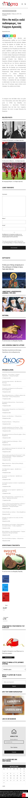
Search (14, 686)
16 (24, 775)
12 (10, 775)
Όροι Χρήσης (14, 747)
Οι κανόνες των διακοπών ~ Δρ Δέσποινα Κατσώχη (12, 476)
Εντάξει (2, 797)
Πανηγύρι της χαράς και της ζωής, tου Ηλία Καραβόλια (12, 518)
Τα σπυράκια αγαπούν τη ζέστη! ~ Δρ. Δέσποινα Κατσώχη (13, 483)
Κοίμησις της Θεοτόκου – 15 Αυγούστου (12, 416)
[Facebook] (3, 35)
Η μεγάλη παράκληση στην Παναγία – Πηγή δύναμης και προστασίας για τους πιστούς (12, 428)
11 (7, 775)
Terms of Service (18, 242)
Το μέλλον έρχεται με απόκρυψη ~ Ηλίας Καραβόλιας (12, 442)
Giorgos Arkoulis (6, 13)
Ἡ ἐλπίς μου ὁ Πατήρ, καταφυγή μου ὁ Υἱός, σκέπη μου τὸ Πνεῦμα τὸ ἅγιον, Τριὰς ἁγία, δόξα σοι (13, 267)
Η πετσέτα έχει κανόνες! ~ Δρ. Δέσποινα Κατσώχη (11, 382)
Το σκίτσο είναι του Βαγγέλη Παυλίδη (12, 341)
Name (3, 218)
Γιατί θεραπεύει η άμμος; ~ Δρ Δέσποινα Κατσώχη (11, 469)
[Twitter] (9, 35)
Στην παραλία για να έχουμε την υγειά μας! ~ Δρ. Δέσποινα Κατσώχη (13, 449)
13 (14, 775)
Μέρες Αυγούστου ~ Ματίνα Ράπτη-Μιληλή (12, 463)
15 (20, 775)
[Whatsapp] (11, 35)
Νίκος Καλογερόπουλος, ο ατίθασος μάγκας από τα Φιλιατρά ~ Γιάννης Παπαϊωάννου (13, 396)
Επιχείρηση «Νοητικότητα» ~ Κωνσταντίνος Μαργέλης (12, 403)
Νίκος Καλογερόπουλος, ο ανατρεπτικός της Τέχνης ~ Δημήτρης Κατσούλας (13, 497)
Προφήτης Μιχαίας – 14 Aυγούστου (10, 421)
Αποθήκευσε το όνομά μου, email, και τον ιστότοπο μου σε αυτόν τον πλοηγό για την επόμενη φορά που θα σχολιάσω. (12, 235)
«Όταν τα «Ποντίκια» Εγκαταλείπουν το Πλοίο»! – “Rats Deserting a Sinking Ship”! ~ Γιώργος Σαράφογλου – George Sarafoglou (14, 505)
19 (10, 778)
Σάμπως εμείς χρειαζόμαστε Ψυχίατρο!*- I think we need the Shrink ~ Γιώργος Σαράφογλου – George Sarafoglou (13, 456)
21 (17, 778)
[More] (14, 35)
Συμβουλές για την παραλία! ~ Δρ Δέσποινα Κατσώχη (12, 490)
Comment (4, 194)
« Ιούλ (3, 786)
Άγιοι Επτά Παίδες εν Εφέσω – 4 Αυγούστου (12, 538)
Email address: (14, 739)
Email (3, 225)
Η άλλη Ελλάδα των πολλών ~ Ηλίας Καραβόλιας (14, 512)
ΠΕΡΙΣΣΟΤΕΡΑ (8, 657)
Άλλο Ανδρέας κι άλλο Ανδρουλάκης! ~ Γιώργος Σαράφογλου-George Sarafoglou (13, 532)
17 (4, 778)
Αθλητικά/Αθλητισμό (9, 10)
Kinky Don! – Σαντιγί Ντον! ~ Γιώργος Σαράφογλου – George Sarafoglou (11, 375)
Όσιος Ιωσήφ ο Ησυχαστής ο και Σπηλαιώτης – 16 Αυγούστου (13, 410)
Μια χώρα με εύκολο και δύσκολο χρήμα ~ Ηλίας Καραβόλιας (14, 435)
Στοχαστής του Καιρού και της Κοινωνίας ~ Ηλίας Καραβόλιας (12, 389)
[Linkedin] (6, 35)
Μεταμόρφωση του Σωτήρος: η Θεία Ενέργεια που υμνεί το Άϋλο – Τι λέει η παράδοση (13, 525)
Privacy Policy (9, 242)
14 (17, 775)
